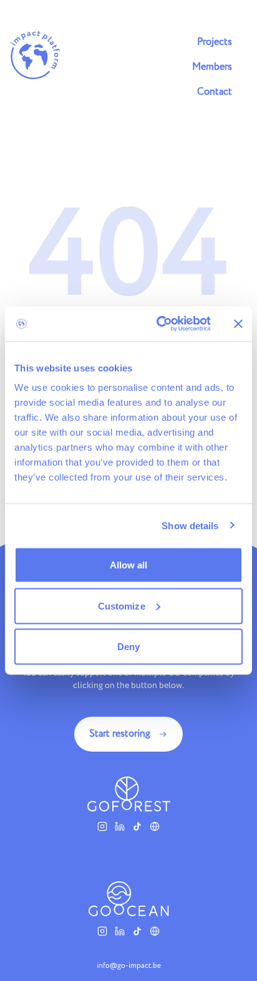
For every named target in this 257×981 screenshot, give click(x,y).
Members (212, 67)
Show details (190, 525)
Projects (214, 42)
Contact (214, 92)
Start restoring (119, 734)
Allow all (129, 565)
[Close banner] (238, 323)
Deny (128, 646)
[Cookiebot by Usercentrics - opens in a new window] (159, 324)
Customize (121, 605)
